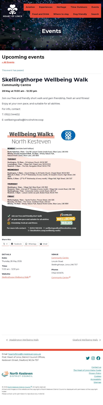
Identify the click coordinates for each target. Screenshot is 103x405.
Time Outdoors (79, 7)
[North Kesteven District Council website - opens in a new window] (17, 374)
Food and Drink (40, 14)
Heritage (61, 7)
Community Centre (60, 258)
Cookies (97, 376)
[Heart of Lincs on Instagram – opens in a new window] (93, 358)
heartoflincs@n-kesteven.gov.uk (24, 354)
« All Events (8, 62)
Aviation (30, 7)
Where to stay (61, 14)
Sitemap (97, 382)
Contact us (96, 367)
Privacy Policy (95, 373)
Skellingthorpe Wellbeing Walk (16, 277)
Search (95, 14)
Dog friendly (80, 14)
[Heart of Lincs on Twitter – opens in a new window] (87, 358)
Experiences (45, 7)
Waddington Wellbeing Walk (24, 340)
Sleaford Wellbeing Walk (85, 340)
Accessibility (96, 379)
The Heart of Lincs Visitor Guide (87, 370)
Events (95, 7)
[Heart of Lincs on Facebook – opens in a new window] (98, 358)
